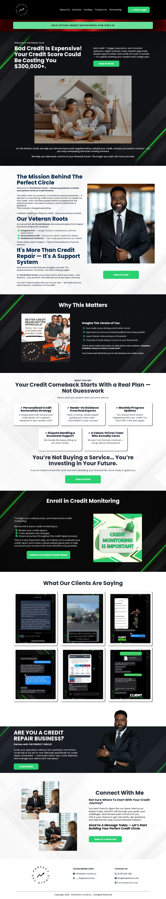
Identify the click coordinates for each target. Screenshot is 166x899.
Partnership (115, 9)
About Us (65, 9)
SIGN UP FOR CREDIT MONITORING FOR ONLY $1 (83, 25)
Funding (88, 9)
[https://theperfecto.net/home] (22, 10)
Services (76, 9)
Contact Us (101, 9)
